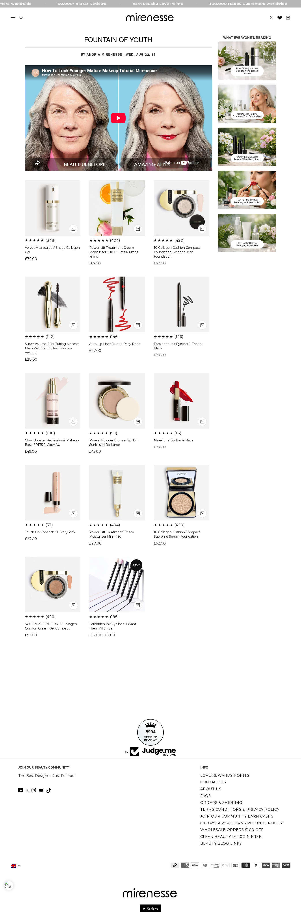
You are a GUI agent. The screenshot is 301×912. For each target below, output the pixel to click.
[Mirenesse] (150, 17)
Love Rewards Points (224, 775)
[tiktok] (49, 790)
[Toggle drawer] (13, 17)
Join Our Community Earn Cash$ (236, 816)
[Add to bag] (138, 605)
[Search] (21, 17)
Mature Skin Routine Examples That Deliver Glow (247, 115)
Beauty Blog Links (221, 843)
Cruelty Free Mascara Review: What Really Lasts (247, 158)
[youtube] (41, 790)
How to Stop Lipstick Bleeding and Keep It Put (247, 201)
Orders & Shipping (221, 803)
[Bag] (288, 17)
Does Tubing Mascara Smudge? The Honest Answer (247, 71)
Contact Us (213, 782)
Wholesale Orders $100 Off (232, 830)
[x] (27, 790)
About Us (210, 789)
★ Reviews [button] (150, 908)
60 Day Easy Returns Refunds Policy (241, 823)
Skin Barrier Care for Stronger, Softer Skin (247, 244)
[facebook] (20, 790)
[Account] (271, 17)
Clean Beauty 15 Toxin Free (231, 837)
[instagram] (34, 790)
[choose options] (73, 228)
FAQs (205, 796)
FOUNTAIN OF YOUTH (118, 39)
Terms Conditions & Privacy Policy (239, 809)
